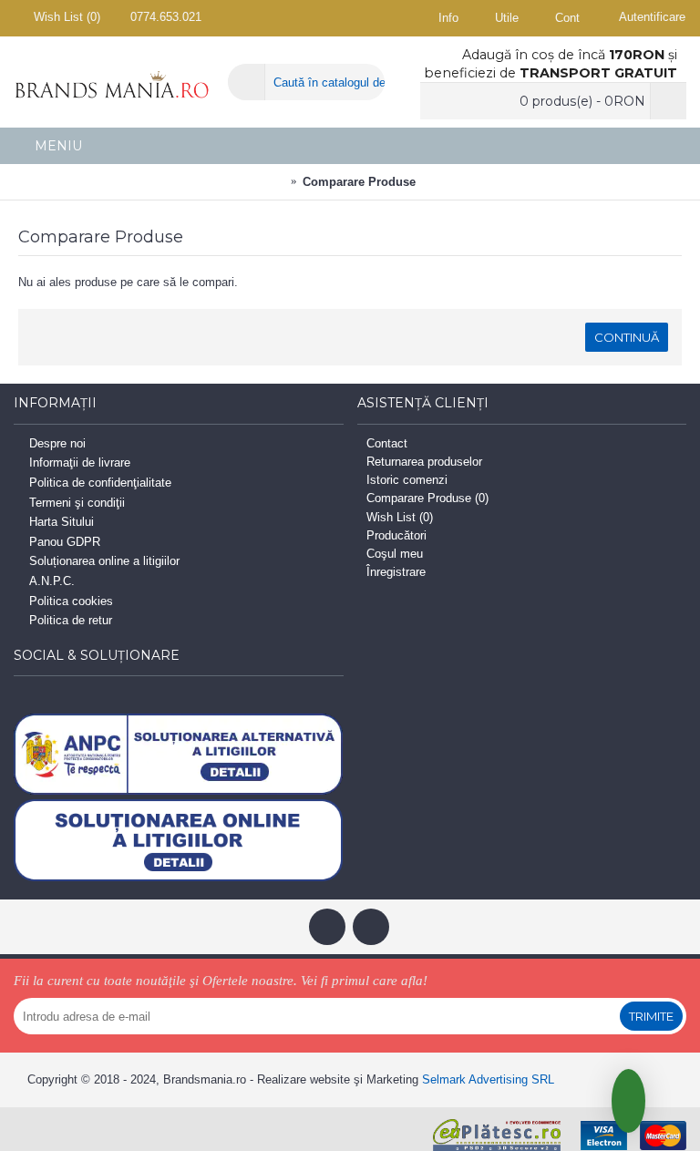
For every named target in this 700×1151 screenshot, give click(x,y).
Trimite (651, 1016)
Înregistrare (396, 572)
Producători (396, 535)
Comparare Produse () (427, 498)
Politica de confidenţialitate (100, 482)
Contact (386, 443)
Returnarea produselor (424, 461)
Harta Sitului (61, 522)
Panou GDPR (64, 542)
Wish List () (399, 517)
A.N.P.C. (52, 581)
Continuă (626, 337)
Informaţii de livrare (79, 463)
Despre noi (57, 443)
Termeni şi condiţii (77, 502)
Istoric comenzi (407, 480)
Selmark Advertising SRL (488, 1079)
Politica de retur (70, 620)
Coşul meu (394, 553)
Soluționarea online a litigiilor (104, 562)
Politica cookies (71, 601)
